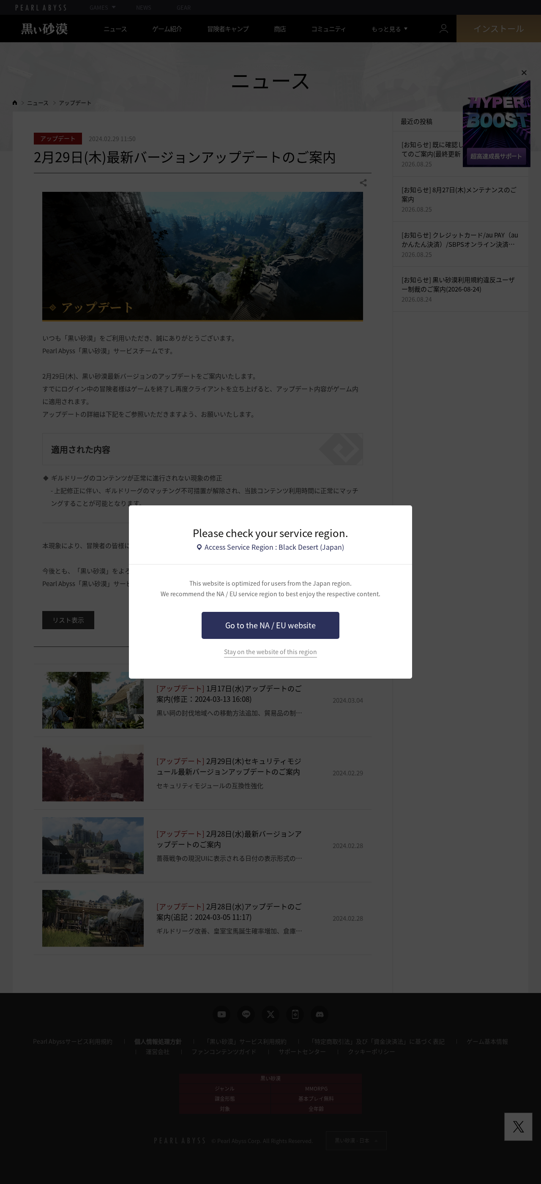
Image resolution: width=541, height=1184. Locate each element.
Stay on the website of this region (270, 651)
